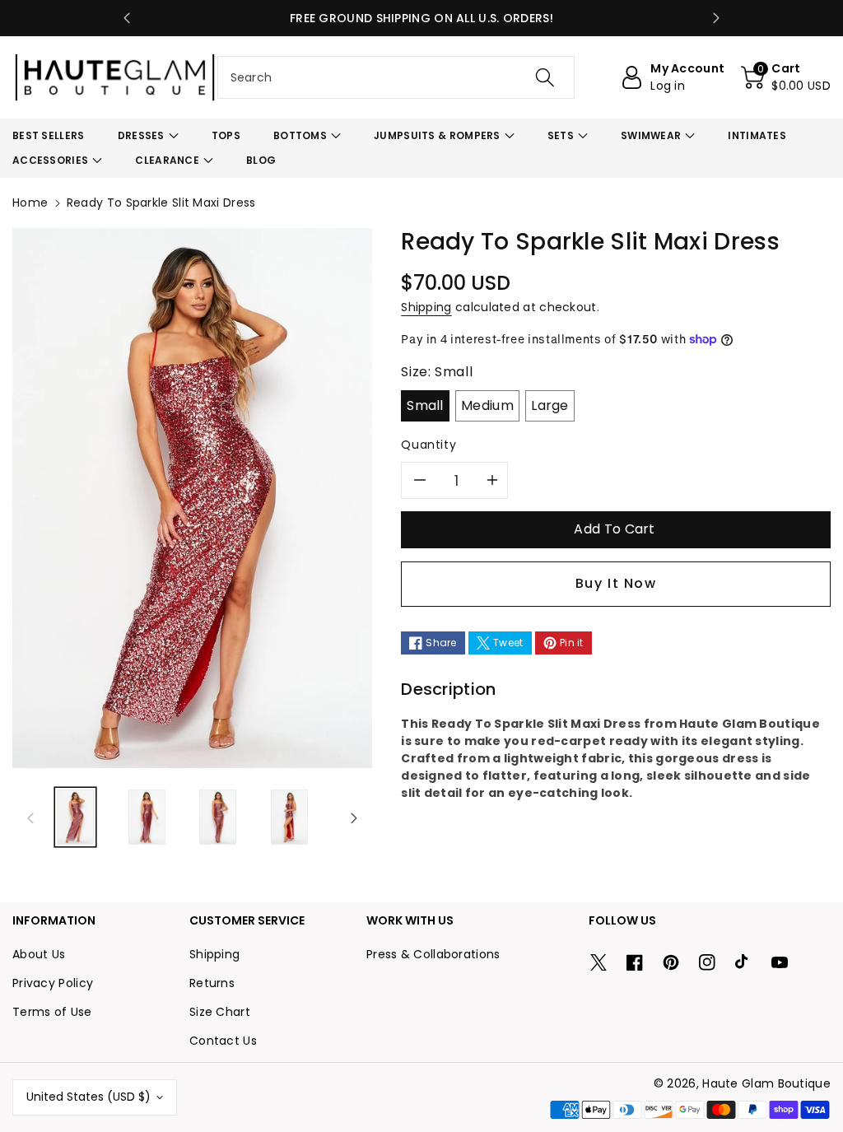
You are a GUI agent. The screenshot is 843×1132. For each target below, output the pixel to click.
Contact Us (223, 1040)
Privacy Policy (52, 983)
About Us (38, 954)
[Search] (545, 77)
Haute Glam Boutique (766, 1083)
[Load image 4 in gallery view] (289, 817)
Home (30, 202)
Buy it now (616, 583)
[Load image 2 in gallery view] (147, 817)
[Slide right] (354, 817)
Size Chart (219, 1012)
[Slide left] (30, 817)
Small (425, 405)
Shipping (426, 307)
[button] (786, 77)
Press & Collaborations (433, 954)
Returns (212, 983)
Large (550, 405)
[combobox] (396, 77)
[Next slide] (716, 18)
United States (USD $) (88, 1096)
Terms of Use (52, 1012)
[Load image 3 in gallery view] (218, 817)
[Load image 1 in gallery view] (75, 817)
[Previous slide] (127, 18)
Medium (487, 405)
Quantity (428, 444)
